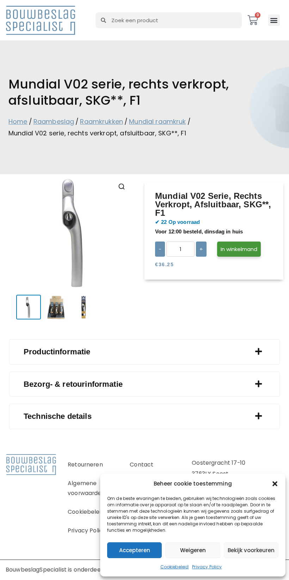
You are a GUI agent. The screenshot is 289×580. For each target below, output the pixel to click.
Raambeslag (53, 121)
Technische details (58, 416)
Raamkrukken (101, 121)
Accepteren (134, 550)
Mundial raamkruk (157, 121)
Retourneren (85, 464)
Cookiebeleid (174, 567)
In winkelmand (239, 249)
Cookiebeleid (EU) (93, 512)
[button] (274, 483)
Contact (141, 464)
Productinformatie (57, 351)
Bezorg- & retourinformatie (73, 384)
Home (17, 121)
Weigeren (193, 550)
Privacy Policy (207, 567)
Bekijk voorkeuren (251, 550)
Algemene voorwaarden (86, 488)
